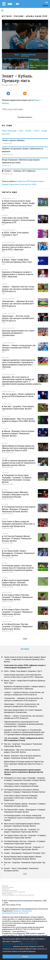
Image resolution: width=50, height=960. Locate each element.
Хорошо (25, 956)
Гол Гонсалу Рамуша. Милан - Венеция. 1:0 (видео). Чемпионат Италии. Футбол (25, 805)
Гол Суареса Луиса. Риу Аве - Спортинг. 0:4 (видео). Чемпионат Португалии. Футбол (21, 830)
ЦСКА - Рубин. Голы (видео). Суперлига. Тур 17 (23, 671)
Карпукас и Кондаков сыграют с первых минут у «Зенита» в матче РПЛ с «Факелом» (24, 687)
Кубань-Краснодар (9, 131)
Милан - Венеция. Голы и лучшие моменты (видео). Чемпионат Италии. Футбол (22, 756)
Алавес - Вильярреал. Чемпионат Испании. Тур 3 (24, 853)
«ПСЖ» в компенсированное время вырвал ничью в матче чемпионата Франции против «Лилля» (23, 772)
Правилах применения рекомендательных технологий (17, 912)
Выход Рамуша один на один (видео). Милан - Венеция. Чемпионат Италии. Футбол (23, 857)
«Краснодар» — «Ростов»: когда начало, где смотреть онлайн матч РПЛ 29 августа (21, 705)
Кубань (5, 103)
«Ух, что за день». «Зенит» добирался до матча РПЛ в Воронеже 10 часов (23, 739)
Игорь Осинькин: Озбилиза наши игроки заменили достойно (21, 161)
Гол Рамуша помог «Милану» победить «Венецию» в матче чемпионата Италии (21, 785)
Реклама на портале (9, 890)
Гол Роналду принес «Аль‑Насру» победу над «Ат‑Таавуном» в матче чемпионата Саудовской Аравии (24, 817)
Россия (18, 16)
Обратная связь (8, 887)
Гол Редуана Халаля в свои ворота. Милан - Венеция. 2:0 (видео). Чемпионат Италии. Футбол (24, 790)
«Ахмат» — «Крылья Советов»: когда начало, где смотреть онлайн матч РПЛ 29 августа (24, 693)
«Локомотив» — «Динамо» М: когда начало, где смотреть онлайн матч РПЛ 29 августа (23, 699)
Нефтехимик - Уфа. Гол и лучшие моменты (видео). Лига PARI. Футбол (22, 751)
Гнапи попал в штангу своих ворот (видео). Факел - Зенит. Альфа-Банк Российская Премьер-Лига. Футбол (25, 659)
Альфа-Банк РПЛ (36, 16)
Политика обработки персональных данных (18, 895)
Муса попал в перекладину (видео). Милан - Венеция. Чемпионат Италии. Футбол (22, 824)
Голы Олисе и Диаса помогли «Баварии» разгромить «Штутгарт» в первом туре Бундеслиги (21, 797)
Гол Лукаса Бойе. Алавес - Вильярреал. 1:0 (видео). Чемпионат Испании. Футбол (25, 810)
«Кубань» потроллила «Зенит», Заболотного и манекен (22, 150)
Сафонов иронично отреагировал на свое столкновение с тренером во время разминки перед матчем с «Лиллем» (23, 724)
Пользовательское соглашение (13, 892)
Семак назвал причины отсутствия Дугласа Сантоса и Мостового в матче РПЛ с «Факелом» (23, 676)
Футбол (7, 16)
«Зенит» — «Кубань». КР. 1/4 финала (19, 171)
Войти (45, 5)
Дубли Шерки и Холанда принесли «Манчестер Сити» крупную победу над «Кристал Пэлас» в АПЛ (24, 763)
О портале (5, 889)
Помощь (5, 886)
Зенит (37, 100)
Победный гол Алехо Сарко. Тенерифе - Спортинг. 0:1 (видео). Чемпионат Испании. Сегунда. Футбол (25, 779)
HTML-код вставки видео (12, 109)
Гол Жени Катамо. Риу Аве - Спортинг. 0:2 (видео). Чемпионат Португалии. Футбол (25, 842)
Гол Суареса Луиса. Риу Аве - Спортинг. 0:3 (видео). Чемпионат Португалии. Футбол (25, 836)
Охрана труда (7, 893)
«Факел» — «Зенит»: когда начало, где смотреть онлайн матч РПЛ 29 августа (24, 717)
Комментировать (25, 117)
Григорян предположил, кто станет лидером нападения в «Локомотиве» (23, 711)
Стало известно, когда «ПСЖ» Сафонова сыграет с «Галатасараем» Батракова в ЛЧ (25, 666)
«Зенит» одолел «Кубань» (13, 140)
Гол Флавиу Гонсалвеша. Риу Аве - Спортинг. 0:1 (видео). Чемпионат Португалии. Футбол (24, 848)
